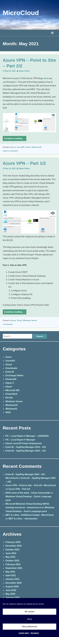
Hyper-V (9, 383)
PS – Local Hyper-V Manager (20, 440)
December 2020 (13, 583)
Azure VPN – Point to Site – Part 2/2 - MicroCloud (30, 485)
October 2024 (12, 549)
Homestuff (10, 379)
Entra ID (9, 372)
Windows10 (36, 147)
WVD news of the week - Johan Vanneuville (27, 493)
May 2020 (10, 594)
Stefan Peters (24, 71)
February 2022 (12, 564)
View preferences (29, 626)
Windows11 (11, 409)
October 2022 (12, 560)
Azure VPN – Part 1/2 (24, 163)
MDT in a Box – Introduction (23, 518)
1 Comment (7, 324)
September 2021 (13, 568)
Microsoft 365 (12, 390)
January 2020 (12, 597)
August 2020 (12, 586)
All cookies (29, 611)
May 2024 (10, 557)
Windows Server (30, 320)
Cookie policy (24, 633)
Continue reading (15, 139)
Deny (29, 619)
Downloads (11, 368)
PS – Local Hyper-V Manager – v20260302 (27, 436)
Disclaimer (35, 633)
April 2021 (10, 575)
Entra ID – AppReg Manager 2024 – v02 (25, 451)
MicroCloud (21, 12)
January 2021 (12, 579)
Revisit (9, 397)
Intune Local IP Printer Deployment (23, 443)
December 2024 (13, 546)
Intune (8, 386)
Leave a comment (10, 151)
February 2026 (12, 542)
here (45, 78)
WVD (8, 412)
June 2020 (10, 590)
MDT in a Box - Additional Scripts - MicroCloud (29, 515)
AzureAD (20, 147)
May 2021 (10, 572)
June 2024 (10, 553)
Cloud (27, 147)
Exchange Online (14, 375)
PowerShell (11, 394)
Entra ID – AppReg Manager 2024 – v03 (25, 447)
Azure (13, 147)
